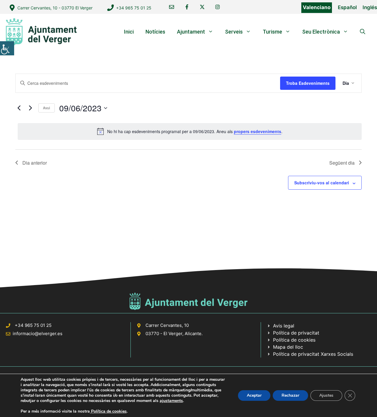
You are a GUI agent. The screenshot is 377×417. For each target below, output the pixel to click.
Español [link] (347, 7)
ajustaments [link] (171, 400)
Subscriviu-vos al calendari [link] (321, 183)
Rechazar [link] (290, 395)
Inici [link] (129, 32)
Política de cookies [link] (108, 411)
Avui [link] (46, 107)
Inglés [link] (370, 7)
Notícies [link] (155, 32)
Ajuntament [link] (191, 32)
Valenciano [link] (316, 7)
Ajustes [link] (326, 395)
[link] (7, 48)
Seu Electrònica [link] (321, 32)
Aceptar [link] (254, 395)
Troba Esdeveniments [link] (308, 83)
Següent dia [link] (342, 162)
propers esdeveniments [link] (257, 131)
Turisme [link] (272, 32)
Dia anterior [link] (34, 162)
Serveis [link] (234, 32)
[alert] (190, 131)
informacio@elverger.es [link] (37, 333)
